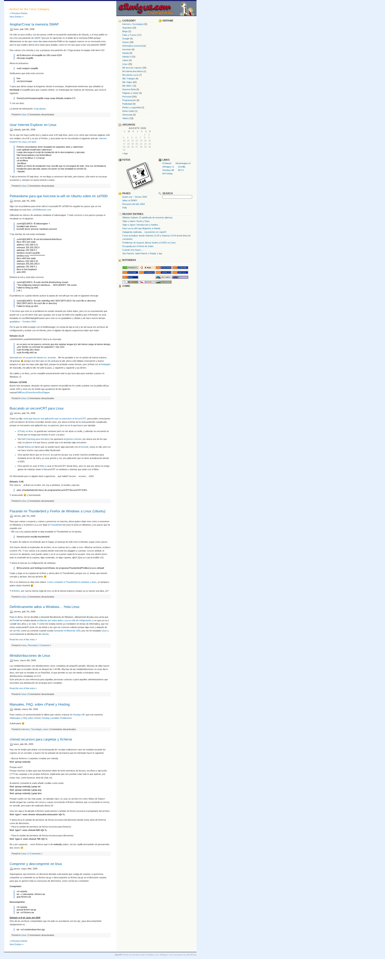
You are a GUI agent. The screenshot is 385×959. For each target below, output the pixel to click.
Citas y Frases (129, 35)
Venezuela (127, 114)
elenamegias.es (183, 163)
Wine (42, 466)
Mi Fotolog (167, 173)
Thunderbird (56, 525)
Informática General (132, 46)
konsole (84, 447)
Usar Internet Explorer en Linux (33, 125)
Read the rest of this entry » (23, 639)
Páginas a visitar (130, 93)
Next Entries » (16, 16)
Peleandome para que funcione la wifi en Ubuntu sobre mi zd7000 (58, 196)
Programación (129, 100)
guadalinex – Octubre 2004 (23, 321)
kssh (47, 454)
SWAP (37, 38)
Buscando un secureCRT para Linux (37, 408)
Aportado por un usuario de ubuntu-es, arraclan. (33, 357)
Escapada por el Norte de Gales (138, 246)
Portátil (15, 620)
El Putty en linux (25, 431)
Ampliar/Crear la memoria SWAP (34, 24)
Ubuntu (45, 634)
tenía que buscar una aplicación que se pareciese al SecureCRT (54, 418)
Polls (124, 207)
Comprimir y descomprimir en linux (36, 864)
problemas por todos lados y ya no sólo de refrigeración (64, 620)
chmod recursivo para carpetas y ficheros (41, 739)
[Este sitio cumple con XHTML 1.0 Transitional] (164, 273)
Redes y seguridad (131, 107)
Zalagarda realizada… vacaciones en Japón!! (144, 232)
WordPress (191, 955)
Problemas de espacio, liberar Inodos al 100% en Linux (149, 242)
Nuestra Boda (129, 89)
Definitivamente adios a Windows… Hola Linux (45, 607)
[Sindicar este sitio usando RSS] (130, 273)
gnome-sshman (73, 439)
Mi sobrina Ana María (132, 71)
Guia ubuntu (40, 108)
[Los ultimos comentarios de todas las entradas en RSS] (147, 273)
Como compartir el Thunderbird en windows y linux (71, 582)
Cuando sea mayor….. (133, 250)
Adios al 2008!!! (129, 200)
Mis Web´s (127, 86)
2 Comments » (35, 853)
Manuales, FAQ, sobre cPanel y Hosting (40, 704)
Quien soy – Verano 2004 (134, 197)
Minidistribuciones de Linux (30, 656)
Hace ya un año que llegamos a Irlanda (141, 228)
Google (125, 38)
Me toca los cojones (132, 67)
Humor (125, 42)
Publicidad (127, 104)
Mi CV (181, 170)
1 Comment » (44, 645)
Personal (32, 645)
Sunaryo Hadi (138, 955)
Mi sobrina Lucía (130, 75)
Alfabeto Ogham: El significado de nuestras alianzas (147, 217)
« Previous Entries (18, 13)
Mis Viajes (127, 82)
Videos (125, 118)
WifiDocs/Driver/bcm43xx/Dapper (33, 392)
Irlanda (125, 53)
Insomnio (126, 49)
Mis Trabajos (128, 78)
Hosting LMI (79, 714)
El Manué (166, 163)
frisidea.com (153, 955)
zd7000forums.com (41, 209)
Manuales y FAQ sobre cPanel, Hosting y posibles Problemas (41, 718)
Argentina (127, 28)
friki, (18, 630)
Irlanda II (126, 56)
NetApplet (105, 364)
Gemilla (181, 166)
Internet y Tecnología (31, 729)
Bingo (125, 31)
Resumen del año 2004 (133, 204)
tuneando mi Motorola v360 (67, 630)
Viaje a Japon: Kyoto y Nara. (136, 221)
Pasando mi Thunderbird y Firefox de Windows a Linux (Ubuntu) (57, 511)
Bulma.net (29, 447)
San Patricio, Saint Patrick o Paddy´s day (142, 253)
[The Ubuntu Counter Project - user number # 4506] (147, 268)
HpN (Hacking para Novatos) (35, 439)
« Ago (125, 153)
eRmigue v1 (168, 166)
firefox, (17, 591)
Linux (23, 114)
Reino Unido (128, 111)
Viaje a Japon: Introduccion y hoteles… (141, 225)
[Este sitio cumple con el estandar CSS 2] (180, 273)
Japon (125, 60)
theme (122, 955)
